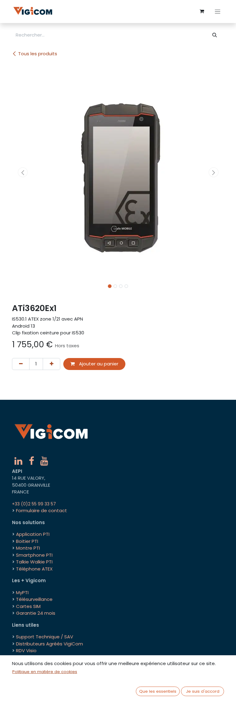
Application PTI (32, 534)
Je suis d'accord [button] (202, 691)
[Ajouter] (51, 364)
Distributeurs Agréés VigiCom (49, 644)
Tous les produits (37, 53)
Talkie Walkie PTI (34, 562)
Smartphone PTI (34, 555)
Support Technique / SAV (44, 636)
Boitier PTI (27, 541)
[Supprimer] (21, 364)
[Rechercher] (215, 35)
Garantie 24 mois (35, 613)
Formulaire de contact (41, 510)
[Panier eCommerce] (202, 11)
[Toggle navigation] (217, 11)
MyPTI (22, 592)
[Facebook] (31, 461)
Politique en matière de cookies (44, 672)
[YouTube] (44, 461)
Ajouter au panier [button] (98, 363)
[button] (22, 172)
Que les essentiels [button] (157, 691)
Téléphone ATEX (34, 569)
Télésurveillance (34, 599)
